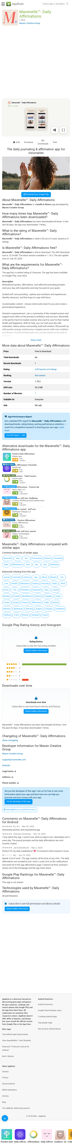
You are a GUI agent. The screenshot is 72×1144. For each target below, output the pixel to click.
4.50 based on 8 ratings (46, 369)
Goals (58, 596)
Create (45, 615)
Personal (45, 583)
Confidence (60, 609)
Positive (26, 577)
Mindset (6, 596)
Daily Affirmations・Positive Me (25, 487)
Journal (6, 577)
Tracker (6, 602)
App (36, 577)
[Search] (67, 4)
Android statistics (45, 1004)
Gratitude (16, 577)
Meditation (18, 609)
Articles (5, 1096)
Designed (35, 615)
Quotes (35, 583)
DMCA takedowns (9, 1090)
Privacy (5, 1078)
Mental (53, 577)
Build (54, 583)
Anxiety (55, 602)
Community (37, 558)
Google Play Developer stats (49, 1010)
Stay (18, 558)
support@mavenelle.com (14, 759)
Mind (63, 583)
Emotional (36, 590)
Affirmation (36, 602)
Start (28, 565)
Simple (16, 602)
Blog (4, 1102)
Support (39, 609)
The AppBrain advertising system (16, 1108)
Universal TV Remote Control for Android (15, 1048)
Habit (46, 602)
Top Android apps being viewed (15, 1034)
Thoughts (48, 596)
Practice (25, 602)
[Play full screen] (63, 130)
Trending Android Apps (47, 1017)
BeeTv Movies (8, 1056)
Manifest (7, 609)
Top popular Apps (45, 1023)
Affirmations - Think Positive (24, 476)
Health (14, 583)
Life (61, 577)
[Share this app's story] (54, 130)
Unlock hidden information (36, 650)
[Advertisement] (36, 62)
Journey (55, 590)
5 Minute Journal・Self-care (24, 509)
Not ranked (40, 375)
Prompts (48, 609)
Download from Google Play (37, 194)
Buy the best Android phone (49, 1029)
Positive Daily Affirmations (23, 454)
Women (48, 558)
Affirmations (17, 565)
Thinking (7, 615)
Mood (44, 577)
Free (15, 590)
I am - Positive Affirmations (23, 520)
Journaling (58, 558)
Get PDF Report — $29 (16, 435)
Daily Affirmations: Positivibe (24, 465)
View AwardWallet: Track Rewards (16, 1040)
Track (16, 615)
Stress (6, 590)
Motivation (24, 583)
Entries (39, 596)
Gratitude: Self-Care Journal (24, 531)
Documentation (8, 1084)
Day (36, 565)
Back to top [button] (65, 1120)
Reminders (24, 590)
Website (6, 765)
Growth (16, 596)
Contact (5, 1072)
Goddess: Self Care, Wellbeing (25, 498)
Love (6, 583)
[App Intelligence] (5, 1118)
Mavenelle (7, 558)
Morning (29, 609)
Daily (6, 565)
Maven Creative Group (12, 754)
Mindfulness (27, 596)
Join (26, 558)
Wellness (54, 565)
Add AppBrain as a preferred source (21, 810)
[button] (36, 771)
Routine (25, 615)
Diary (47, 590)
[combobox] (53, 4)
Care (45, 565)
